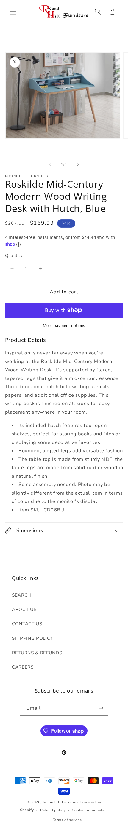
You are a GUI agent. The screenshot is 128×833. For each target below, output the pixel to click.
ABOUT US (24, 609)
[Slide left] (50, 164)
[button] (13, 11)
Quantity (14, 255)
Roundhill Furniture (61, 802)
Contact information (90, 810)
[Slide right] (77, 164)
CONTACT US (27, 624)
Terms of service (67, 820)
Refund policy (52, 810)
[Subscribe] (101, 708)
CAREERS (23, 667)
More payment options (64, 325)
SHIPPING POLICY (32, 638)
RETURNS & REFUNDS (37, 653)
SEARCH (21, 595)
